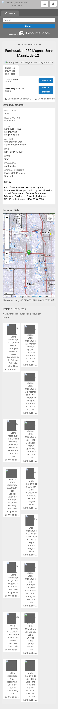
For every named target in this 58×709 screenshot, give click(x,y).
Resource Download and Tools (10, 71)
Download (46, 80)
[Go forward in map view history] (7, 258)
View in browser (46, 89)
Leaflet (19, 296)
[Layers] (50, 218)
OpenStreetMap (38, 296)
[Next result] (40, 44)
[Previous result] (19, 44)
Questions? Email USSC (19, 98)
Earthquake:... (12, 369)
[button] (29, 253)
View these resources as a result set (22, 313)
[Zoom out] (7, 247)
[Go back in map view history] (7, 262)
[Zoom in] (7, 217)
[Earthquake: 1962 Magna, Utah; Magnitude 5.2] (29, 62)
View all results (29, 44)
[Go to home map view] (7, 253)
